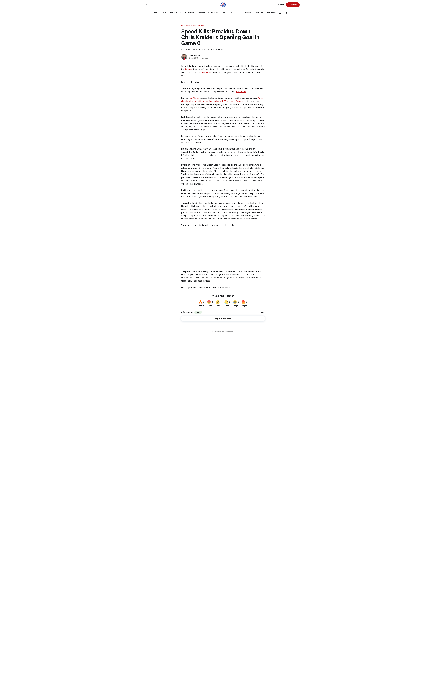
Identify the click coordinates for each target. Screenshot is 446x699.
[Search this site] (147, 5)
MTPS (238, 13)
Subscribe (293, 5)
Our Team (271, 13)
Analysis (173, 13)
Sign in (281, 4)
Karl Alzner (194, 98)
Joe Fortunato (194, 55)
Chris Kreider (207, 72)
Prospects (248, 13)
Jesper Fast (241, 91)
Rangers (188, 69)
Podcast (201, 13)
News (164, 13)
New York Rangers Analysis (192, 26)
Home (156, 13)
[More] (291, 13)
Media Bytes (213, 13)
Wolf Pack (260, 13)
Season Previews (187, 13)
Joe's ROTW (227, 13)
